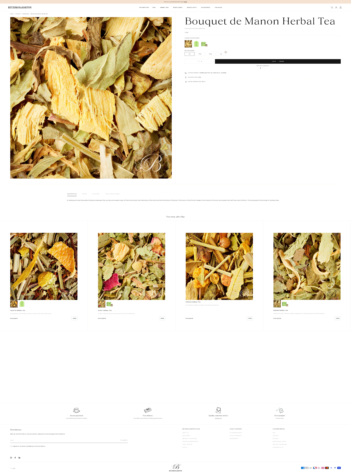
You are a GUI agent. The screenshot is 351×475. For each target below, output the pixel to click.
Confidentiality (278, 447)
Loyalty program (235, 435)
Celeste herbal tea (17, 310)
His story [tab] (96, 194)
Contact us (218, 418)
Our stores (186, 435)
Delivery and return (280, 444)
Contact (276, 435)
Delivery (276, 438)
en (14, 468)
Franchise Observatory (190, 441)
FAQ (274, 432)
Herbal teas (25, 13)
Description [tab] (72, 194)
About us (185, 432)
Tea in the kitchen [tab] (112, 194)
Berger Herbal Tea (280, 310)
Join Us (184, 447)
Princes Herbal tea (193, 302)
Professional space (279, 441)
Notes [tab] (84, 194)
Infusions (17, 13)
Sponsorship (234, 438)
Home (11, 13)
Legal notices (187, 444)
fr (11, 468)
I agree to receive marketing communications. (28, 446)
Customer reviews (236, 432)
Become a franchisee (189, 438)
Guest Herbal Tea (105, 310)
